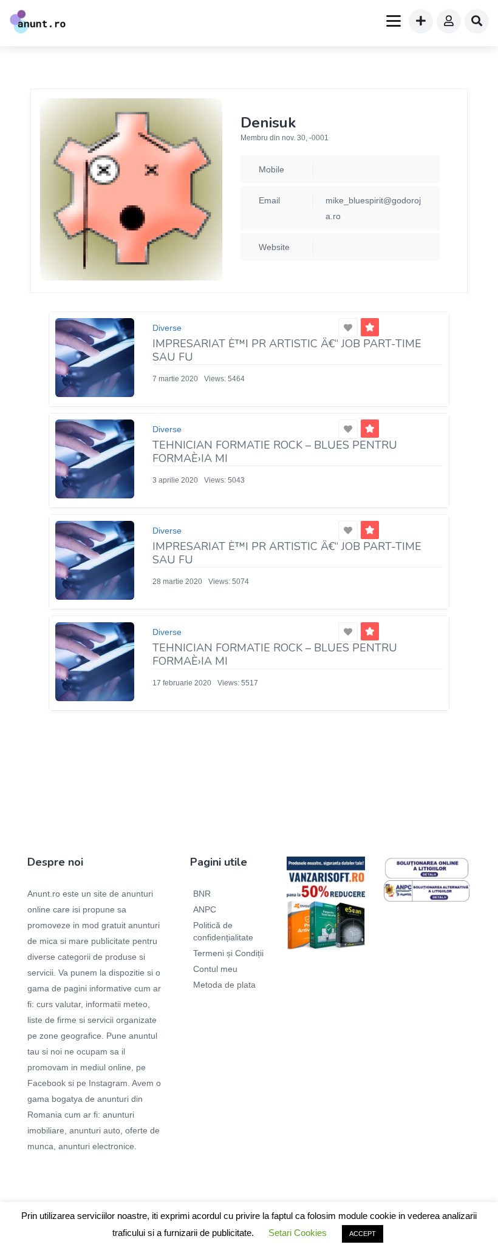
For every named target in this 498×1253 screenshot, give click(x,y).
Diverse (167, 328)
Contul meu (215, 969)
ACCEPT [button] (362, 1233)
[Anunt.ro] (37, 23)
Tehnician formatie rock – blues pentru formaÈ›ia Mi (274, 452)
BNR (202, 893)
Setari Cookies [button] (297, 1233)
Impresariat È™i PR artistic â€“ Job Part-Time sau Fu (286, 350)
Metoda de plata (224, 985)
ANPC (204, 909)
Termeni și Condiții (228, 953)
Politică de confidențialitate (223, 931)
